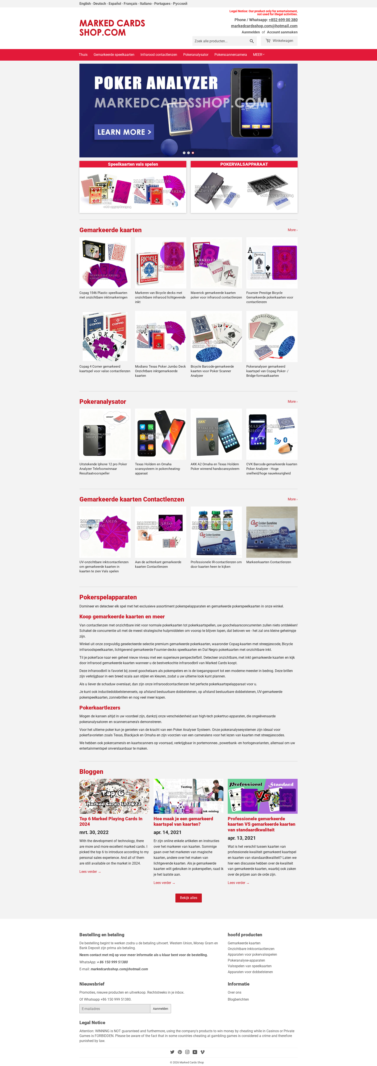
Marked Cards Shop (192, 1062)
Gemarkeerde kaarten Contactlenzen (131, 499)
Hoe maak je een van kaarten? (183, 821)
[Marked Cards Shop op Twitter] (172, 1053)
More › (293, 230)
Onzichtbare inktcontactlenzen (251, 949)
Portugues (162, 4)
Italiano (146, 4)
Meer (257, 55)
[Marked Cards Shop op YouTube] (195, 1053)
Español (115, 4)
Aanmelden (251, 32)
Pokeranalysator (195, 55)
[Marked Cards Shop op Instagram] (187, 1053)
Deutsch (99, 4)
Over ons (234, 992)
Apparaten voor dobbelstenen (250, 972)
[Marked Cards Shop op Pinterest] (180, 1053)
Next (290, 110)
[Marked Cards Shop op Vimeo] (202, 1053)
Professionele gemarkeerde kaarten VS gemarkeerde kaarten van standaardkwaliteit (261, 824)
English (85, 4)
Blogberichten (238, 999)
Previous (87, 110)
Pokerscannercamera (230, 55)
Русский (180, 4)
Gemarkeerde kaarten (110, 230)
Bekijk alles (188, 898)
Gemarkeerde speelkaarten (114, 55)
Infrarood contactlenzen (159, 55)
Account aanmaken (282, 32)
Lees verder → (90, 872)
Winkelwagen (282, 41)
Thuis (83, 55)
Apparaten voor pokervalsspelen (252, 954)
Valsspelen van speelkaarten (250, 966)
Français (130, 4)
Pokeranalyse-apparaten (246, 960)
